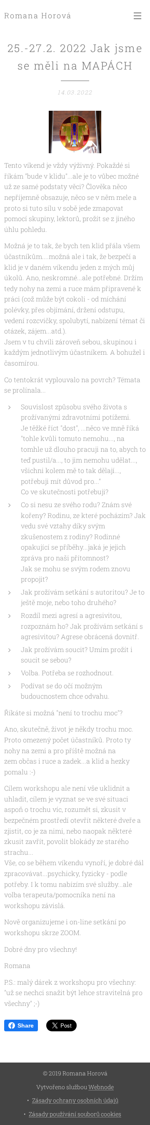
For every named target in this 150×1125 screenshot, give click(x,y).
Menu (137, 15)
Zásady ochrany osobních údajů (75, 1100)
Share (26, 1025)
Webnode (101, 1087)
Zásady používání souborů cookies (75, 1114)
